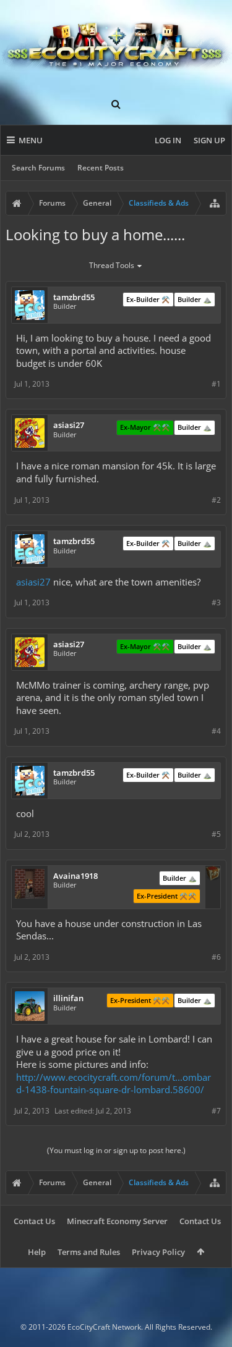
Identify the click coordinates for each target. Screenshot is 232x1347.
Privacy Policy (158, 1251)
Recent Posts (100, 167)
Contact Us (34, 1221)
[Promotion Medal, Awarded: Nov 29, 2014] (212, 874)
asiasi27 (33, 582)
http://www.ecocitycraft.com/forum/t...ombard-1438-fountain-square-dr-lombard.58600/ (113, 1083)
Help (37, 1251)
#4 (216, 731)
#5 (216, 834)
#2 (216, 500)
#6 (216, 957)
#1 (216, 383)
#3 (216, 602)
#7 (216, 1110)
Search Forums (38, 167)
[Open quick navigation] (215, 203)
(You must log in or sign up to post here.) (116, 1150)
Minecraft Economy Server (117, 1221)
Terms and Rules (89, 1251)
